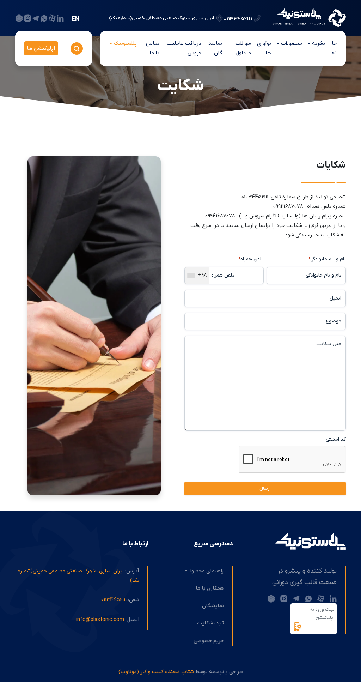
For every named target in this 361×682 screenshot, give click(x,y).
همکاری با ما (210, 588)
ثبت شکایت (210, 623)
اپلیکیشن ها (41, 48)
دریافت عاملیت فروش (184, 48)
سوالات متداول (243, 48)
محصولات (291, 43)
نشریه (318, 43)
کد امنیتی (336, 439)
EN (76, 19)
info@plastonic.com (100, 619)
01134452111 (238, 18)
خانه (334, 48)
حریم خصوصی (209, 640)
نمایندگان (215, 48)
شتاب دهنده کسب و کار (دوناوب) (156, 671)
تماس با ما (152, 48)
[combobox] (197, 275)
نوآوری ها (264, 48)
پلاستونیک (125, 43)
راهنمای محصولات (204, 570)
